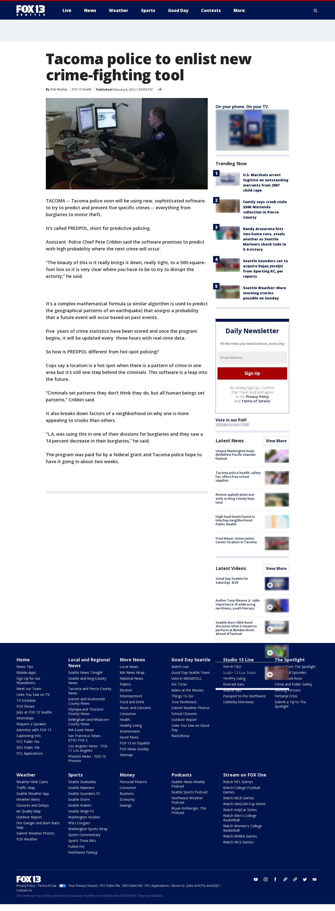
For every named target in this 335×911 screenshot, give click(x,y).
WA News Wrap (132, 672)
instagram (266, 879)
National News (131, 678)
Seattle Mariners (81, 787)
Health (125, 719)
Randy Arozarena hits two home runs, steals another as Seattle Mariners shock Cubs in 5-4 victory (264, 239)
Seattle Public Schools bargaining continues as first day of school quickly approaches (238, 674)
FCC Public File (27, 741)
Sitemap (126, 754)
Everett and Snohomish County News (86, 701)
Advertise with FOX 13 (33, 729)
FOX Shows (25, 706)
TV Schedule (26, 700)
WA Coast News (81, 729)
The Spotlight (290, 660)
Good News (129, 737)
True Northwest (184, 702)
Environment (130, 731)
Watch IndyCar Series (240, 809)
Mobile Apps (26, 672)
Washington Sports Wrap (88, 828)
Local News (129, 666)
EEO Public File (28, 747)
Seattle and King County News (87, 680)
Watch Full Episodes (290, 672)
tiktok (285, 879)
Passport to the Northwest (244, 696)
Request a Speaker (31, 724)
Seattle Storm (79, 799)
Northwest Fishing (82, 852)
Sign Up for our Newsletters (28, 680)
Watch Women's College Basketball (242, 828)
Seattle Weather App (32, 793)
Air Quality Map (28, 811)
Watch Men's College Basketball (240, 817)
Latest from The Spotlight (295, 666)
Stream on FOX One (244, 775)
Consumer (128, 713)
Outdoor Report (184, 719)
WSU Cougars (79, 823)
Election (126, 690)
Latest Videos (231, 568)
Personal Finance (133, 781)
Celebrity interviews (238, 702)
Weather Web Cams (32, 781)
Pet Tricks (179, 684)
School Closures (184, 713)
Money (127, 775)
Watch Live (180, 666)
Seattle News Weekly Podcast (188, 783)
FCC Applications (29, 753)
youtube (256, 879)
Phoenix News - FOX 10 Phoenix (87, 758)
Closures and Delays (32, 805)
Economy (127, 799)
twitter (305, 879)
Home (23, 660)
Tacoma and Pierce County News (89, 690)
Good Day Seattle (190, 660)
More (239, 10)
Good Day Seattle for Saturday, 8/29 (232, 580)
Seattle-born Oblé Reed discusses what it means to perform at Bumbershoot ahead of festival (236, 628)
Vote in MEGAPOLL (186, 678)
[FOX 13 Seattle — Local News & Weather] (32, 10)
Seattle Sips (232, 690)
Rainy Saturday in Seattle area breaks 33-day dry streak (235, 650)
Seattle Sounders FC (84, 793)
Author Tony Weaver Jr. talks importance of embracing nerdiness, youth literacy (238, 604)
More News (132, 660)
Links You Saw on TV (33, 694)
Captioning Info (28, 735)
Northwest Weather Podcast (187, 800)
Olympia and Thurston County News (85, 711)
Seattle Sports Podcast (189, 792)
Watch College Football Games (241, 789)
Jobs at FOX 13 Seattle (34, 712)
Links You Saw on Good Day (190, 727)
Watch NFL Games (238, 781)
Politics (125, 684)
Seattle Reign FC (81, 811)
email (315, 879)
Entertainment (131, 696)
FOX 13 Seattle (82, 89)
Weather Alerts (28, 799)
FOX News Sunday (134, 749)
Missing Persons (288, 690)
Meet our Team (28, 688)
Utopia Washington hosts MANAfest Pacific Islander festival (236, 455)
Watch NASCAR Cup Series (244, 803)
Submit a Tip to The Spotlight (290, 704)
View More (276, 440)
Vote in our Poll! (231, 420)
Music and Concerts (135, 707)
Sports (75, 775)
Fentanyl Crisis (286, 696)
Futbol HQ (76, 846)
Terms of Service (255, 401)
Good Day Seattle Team (190, 672)
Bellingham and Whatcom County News (88, 721)
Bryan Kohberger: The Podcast (188, 810)
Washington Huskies (84, 817)
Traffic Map (25, 787)
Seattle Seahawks (82, 781)
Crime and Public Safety (293, 684)
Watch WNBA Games (240, 836)
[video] (277, 584)
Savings (126, 805)
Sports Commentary (84, 834)
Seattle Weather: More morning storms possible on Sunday (264, 292)
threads (295, 879)
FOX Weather (27, 839)
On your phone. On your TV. (242, 106)
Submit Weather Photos (190, 707)
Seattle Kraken (79, 805)
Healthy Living (131, 725)
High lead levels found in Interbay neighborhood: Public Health (235, 520)
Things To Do (182, 696)
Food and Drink (132, 702)
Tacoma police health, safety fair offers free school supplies (238, 476)
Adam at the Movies (187, 690)
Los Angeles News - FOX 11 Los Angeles (87, 748)
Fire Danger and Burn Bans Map (38, 825)
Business (127, 793)
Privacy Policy (257, 396)
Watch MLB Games (238, 798)
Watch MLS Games (238, 842)
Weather (26, 775)
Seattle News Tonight (85, 672)
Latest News (230, 440)
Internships (25, 718)
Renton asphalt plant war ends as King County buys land (235, 498)
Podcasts (181, 775)
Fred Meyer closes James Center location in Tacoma (236, 540)
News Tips (24, 666)
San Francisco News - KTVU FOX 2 (85, 737)
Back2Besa (180, 735)
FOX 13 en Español (135, 743)
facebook (275, 879)
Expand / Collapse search (316, 10)
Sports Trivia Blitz (82, 840)
